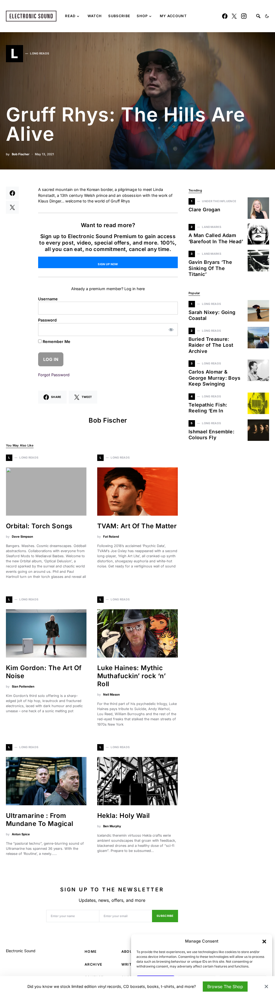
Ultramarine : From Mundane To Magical (39, 820)
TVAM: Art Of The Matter (137, 526)
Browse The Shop (225, 986)
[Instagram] (244, 16)
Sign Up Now (108, 264)
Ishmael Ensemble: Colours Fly (211, 435)
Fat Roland (111, 536)
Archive (93, 964)
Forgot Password (54, 374)
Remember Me (56, 341)
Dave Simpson (22, 536)
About (128, 952)
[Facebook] (224, 16)
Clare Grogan (204, 209)
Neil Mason (111, 694)
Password (47, 320)
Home (91, 952)
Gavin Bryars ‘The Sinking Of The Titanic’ (210, 268)
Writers (130, 964)
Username (48, 299)
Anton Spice (21, 834)
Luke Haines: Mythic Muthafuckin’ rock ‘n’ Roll (131, 676)
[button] (264, 941)
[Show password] (171, 329)
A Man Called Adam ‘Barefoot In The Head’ (216, 238)
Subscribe (165, 916)
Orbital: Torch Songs (39, 526)
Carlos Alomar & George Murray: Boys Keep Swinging (215, 378)
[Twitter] (234, 16)
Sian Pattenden (23, 686)
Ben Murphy (112, 826)
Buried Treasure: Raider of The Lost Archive (211, 345)
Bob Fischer (21, 154)
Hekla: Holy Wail (123, 815)
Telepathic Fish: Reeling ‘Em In (208, 408)
